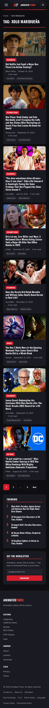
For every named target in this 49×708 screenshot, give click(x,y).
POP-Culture (8, 634)
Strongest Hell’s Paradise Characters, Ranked (26, 526)
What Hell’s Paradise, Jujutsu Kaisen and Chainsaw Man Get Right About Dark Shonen (25, 509)
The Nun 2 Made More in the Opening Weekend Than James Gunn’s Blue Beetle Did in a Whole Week (24, 350)
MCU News (8, 630)
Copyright (41, 698)
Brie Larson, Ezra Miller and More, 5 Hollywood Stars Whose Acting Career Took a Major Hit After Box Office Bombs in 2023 (24, 241)
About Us (18, 692)
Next (34, 487)
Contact (6, 655)
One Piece (10, 78)
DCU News (10, 454)
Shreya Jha (10, 133)
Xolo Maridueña (24, 140)
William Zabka (26, 309)
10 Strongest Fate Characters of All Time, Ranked (25, 518)
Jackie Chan (11, 198)
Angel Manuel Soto (14, 420)
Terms (6, 676)
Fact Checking (9, 698)
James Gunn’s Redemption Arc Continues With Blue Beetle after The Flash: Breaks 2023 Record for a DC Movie (24, 404)
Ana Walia (10, 194)
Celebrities (11, 60)
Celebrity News (12, 112)
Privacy (6, 671)
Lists (5, 639)
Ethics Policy (29, 698)
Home (5, 16)
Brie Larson (11, 254)
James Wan (23, 362)
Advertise (7, 659)
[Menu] (6, 5)
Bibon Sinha (11, 71)
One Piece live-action (24, 78)
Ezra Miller (22, 254)
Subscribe (24, 578)
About (6, 651)
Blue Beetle (11, 476)
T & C (20, 698)
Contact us (7, 692)
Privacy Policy (9, 703)
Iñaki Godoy (11, 140)
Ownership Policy (24, 703)
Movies (9, 343)
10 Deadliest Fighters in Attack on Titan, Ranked (25, 542)
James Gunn (11, 362)
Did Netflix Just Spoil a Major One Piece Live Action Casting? (22, 65)
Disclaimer (29, 692)
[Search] (43, 5)
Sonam (8, 357)
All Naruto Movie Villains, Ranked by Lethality (26, 534)
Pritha (8, 471)
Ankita (8, 249)
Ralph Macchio (24, 198)
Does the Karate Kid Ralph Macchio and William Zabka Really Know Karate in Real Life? (24, 294)
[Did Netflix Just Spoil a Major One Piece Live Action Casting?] (24, 44)
